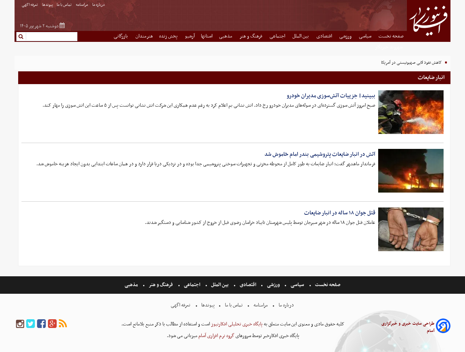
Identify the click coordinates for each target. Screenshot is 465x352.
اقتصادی (324, 36)
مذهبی (226, 36)
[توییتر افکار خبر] (30, 324)
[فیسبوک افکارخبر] (41, 324)
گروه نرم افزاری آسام (215, 336)
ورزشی (346, 36)
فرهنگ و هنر (251, 36)
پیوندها (47, 4)
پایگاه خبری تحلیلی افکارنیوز (236, 324)
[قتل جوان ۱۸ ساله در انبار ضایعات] (411, 229)
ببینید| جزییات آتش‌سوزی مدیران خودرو (331, 95)
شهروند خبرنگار (389, 47)
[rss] (63, 324)
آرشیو (190, 36)
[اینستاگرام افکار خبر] (20, 324)
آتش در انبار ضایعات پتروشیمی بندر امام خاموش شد (319, 154)
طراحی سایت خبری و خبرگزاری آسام (407, 327)
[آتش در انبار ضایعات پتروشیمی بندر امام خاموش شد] (411, 171)
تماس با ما (64, 4)
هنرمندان (144, 36)
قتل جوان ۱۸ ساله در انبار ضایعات (339, 213)
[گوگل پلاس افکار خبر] (52, 324)
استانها (207, 36)
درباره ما (99, 4)
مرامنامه (82, 4)
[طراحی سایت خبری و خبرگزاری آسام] (443, 327)
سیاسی (365, 36)
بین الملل (301, 36)
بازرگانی (121, 36)
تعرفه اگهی (30, 4)
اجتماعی (278, 36)
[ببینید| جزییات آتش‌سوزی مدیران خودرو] (411, 112)
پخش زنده (169, 36)
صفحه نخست (391, 36)
